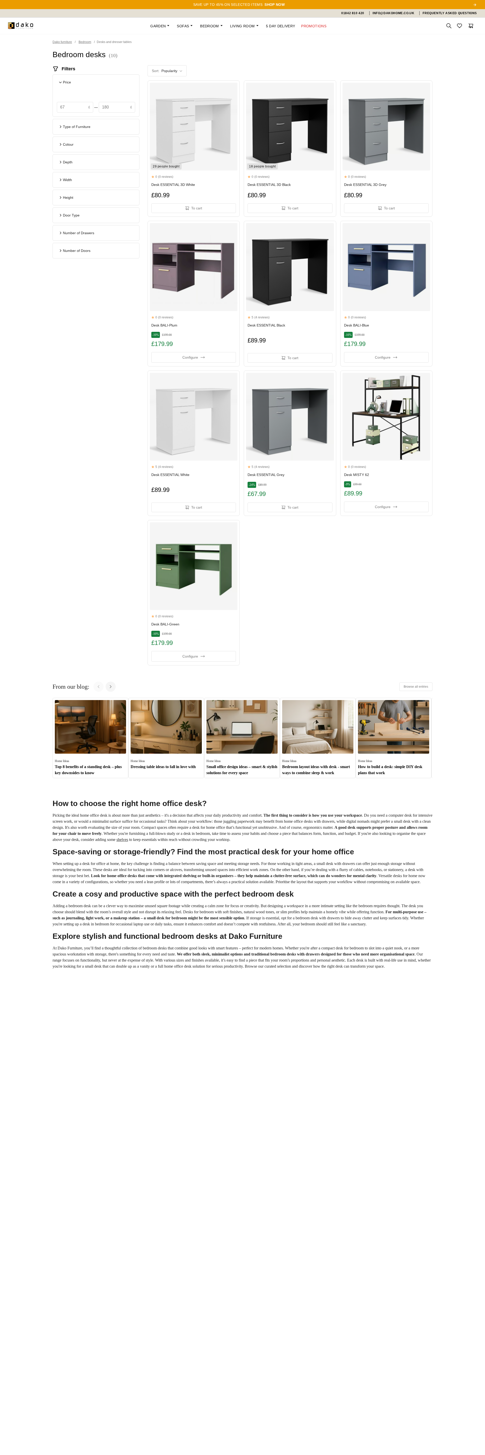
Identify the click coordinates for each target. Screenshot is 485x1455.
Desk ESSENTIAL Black (266, 325)
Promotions (313, 26)
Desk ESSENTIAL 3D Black (269, 185)
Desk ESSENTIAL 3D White (173, 185)
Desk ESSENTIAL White (170, 475)
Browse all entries (416, 686)
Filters (68, 68)
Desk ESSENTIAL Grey (266, 475)
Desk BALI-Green (165, 624)
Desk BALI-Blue (356, 325)
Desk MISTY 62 (356, 475)
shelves (122, 839)
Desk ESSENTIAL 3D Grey (365, 185)
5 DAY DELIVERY (280, 26)
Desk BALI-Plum (164, 325)
